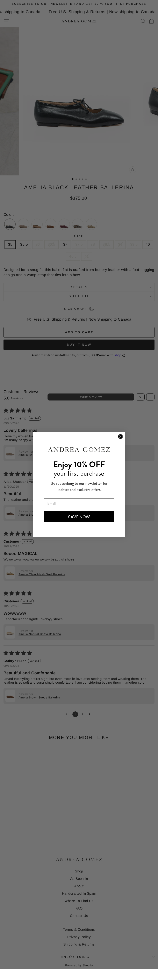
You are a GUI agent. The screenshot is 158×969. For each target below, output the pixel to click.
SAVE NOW (79, 517)
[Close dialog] (120, 436)
